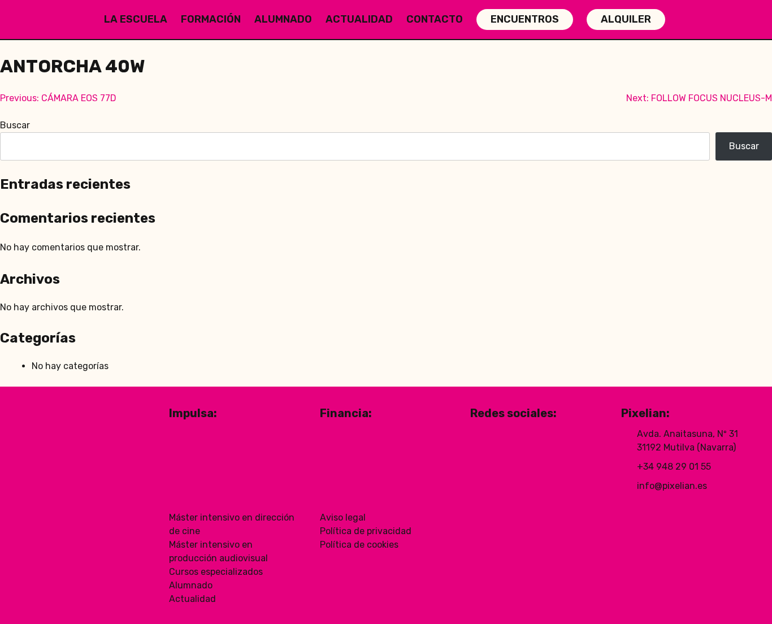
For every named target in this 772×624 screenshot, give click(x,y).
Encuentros (525, 19)
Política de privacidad (365, 531)
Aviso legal (343, 517)
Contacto (434, 19)
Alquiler (626, 19)
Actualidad (359, 19)
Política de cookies (359, 544)
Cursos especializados (216, 571)
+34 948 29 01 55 (674, 466)
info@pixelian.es (672, 485)
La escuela (135, 19)
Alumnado (283, 19)
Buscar (15, 125)
